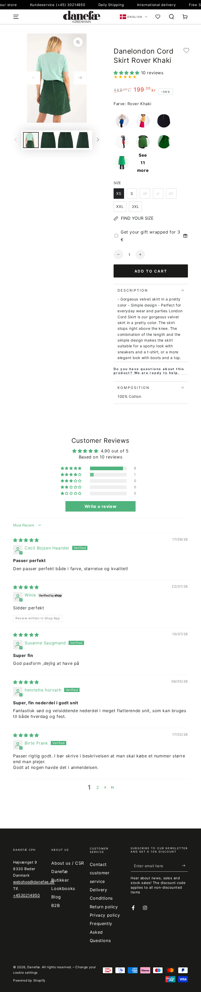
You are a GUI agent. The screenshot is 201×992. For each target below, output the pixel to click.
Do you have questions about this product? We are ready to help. (149, 371)
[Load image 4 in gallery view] (83, 140)
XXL (120, 206)
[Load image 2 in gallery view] (48, 140)
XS (118, 193)
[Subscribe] (185, 865)
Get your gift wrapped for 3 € (150, 235)
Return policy (104, 906)
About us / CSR (67, 863)
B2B (55, 905)
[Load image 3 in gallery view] (65, 140)
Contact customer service (100, 873)
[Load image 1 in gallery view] (31, 140)
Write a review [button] (100, 506)
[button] (171, 16)
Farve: (120, 103)
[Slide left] (33, 77)
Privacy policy (105, 915)
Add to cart (151, 271)
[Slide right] (80, 77)
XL (171, 193)
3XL (135, 206)
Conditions (101, 898)
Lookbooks (63, 888)
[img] (26, 540)
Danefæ (33, 967)
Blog (56, 896)
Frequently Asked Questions (101, 932)
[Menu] (16, 16)
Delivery (98, 889)
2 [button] (97, 787)
